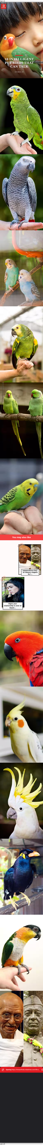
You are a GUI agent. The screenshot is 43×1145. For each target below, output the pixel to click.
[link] (30, 559)
